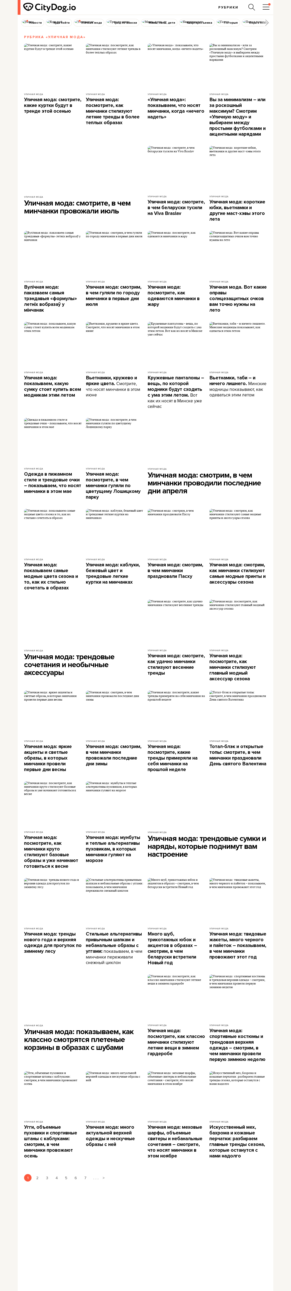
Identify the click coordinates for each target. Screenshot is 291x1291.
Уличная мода (33, 94)
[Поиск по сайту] (251, 7)
